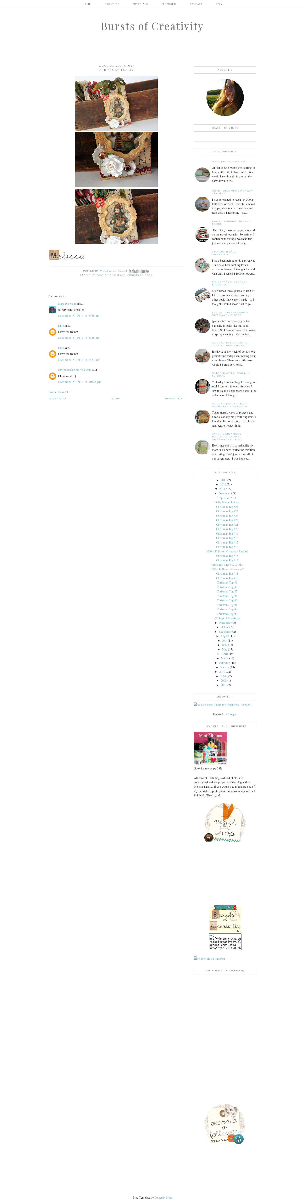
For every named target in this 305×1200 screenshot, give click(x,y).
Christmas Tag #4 (227, 605)
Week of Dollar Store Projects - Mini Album (229, 405)
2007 (224, 685)
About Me (112, 4)
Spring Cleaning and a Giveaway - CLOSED (230, 314)
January (224, 667)
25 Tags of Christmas (227, 618)
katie (61, 326)
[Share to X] (139, 271)
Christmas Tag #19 (227, 533)
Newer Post (174, 398)
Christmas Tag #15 (227, 556)
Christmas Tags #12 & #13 (227, 565)
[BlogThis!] (135, 271)
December (225, 493)
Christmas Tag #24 (227, 511)
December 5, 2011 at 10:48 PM (80, 382)
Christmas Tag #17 (227, 542)
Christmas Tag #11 (227, 573)
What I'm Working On (229, 161)
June (224, 645)
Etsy (219, 4)
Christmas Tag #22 (227, 520)
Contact (196, 4)
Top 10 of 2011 (227, 498)
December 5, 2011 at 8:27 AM (79, 360)
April (225, 654)
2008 (224, 680)
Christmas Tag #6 (227, 596)
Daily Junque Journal (227, 502)
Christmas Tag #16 (227, 547)
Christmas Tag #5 (227, 600)
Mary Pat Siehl (67, 304)
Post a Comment (58, 392)
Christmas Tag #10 (227, 578)
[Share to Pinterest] (147, 271)
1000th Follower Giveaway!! (227, 569)
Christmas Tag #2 (227, 614)
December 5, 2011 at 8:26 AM (79, 338)
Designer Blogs (163, 1197)
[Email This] (131, 271)
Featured (168, 4)
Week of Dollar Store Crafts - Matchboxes (229, 344)
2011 (222, 489)
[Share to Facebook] (143, 271)
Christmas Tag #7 (227, 591)
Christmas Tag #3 (227, 609)
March (224, 658)
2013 (224, 480)
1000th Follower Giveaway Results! (227, 551)
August (225, 636)
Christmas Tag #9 (227, 582)
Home (87, 4)
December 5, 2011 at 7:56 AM (79, 316)
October (225, 627)
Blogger (232, 714)
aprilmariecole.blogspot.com (75, 370)
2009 (223, 676)
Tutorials (140, 4)
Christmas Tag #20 (227, 529)
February (224, 663)
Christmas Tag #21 (227, 525)
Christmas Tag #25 (227, 507)
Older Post (57, 398)
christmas (135, 275)
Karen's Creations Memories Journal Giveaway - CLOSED (227, 437)
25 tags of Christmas (109, 275)
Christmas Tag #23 (227, 516)
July (224, 640)
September (225, 631)
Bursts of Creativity (152, 26)
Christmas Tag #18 (227, 538)
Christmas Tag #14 (227, 560)
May (224, 649)
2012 (223, 484)
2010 (222, 671)
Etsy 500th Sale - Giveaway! (225, 253)
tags (148, 275)
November (225, 623)
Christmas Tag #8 (227, 587)
